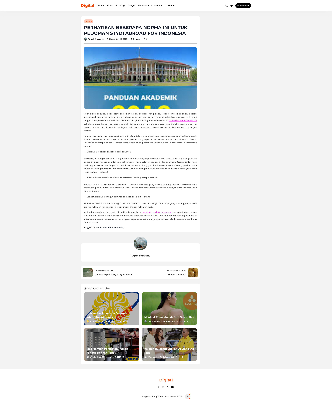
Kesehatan (143, 5)
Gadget (131, 5)
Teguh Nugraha (96, 39)
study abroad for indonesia (183, 120)
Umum (100, 5)
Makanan (170, 5)
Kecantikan (157, 5)
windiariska (95, 357)
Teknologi (120, 5)
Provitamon (95, 321)
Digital (87, 5)
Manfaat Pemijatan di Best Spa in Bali (169, 317)
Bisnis (109, 5)
